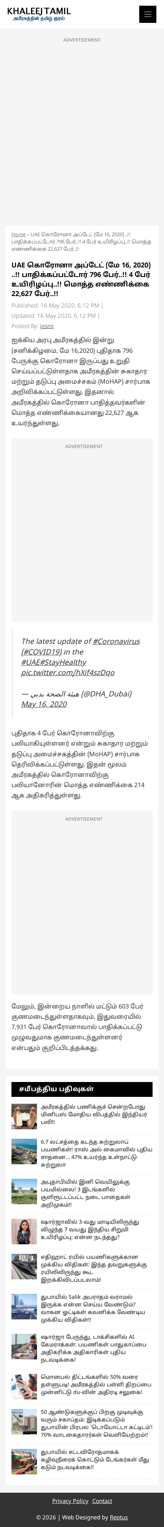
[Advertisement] (82, 129)
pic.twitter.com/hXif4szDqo (67, 673)
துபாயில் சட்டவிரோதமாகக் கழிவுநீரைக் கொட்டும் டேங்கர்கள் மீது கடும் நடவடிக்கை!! (95, 1460)
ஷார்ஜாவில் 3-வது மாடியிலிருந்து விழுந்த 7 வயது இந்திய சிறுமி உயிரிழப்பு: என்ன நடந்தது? (90, 1230)
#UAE (30, 662)
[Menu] (147, 14)
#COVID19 (41, 652)
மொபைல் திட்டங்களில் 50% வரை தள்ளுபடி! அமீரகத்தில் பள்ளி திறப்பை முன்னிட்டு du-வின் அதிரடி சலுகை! (96, 1385)
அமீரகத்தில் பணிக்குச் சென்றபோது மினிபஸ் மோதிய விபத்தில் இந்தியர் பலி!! (94, 1115)
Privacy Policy (70, 1501)
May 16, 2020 (43, 704)
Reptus (119, 1518)
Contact (102, 1501)
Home (18, 235)
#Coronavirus (116, 642)
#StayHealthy (63, 662)
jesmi (47, 326)
